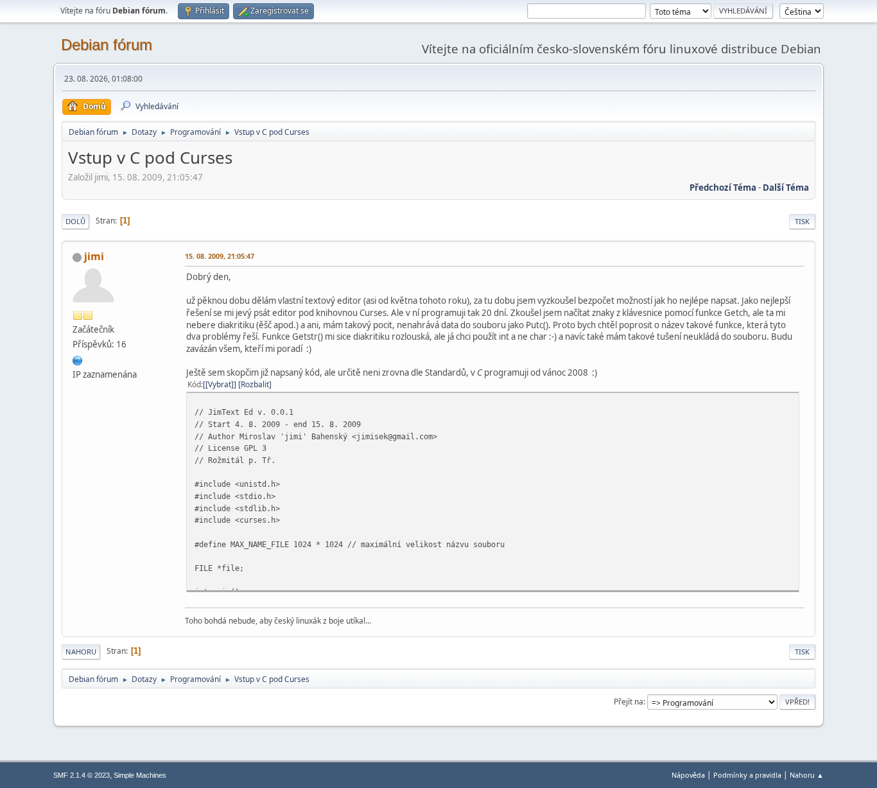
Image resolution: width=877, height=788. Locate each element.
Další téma (786, 187)
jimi (94, 256)
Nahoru (80, 651)
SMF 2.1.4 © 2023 (81, 775)
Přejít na (628, 701)
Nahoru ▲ (807, 775)
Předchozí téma (723, 187)
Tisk (802, 221)
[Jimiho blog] (78, 359)
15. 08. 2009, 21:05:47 (219, 256)
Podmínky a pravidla (747, 775)
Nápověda (688, 775)
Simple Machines (140, 775)
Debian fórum (106, 44)
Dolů (75, 221)
